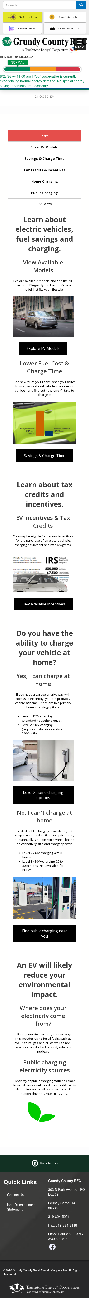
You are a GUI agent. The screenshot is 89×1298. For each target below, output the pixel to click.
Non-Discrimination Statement (21, 1207)
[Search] (81, 5)
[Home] (44, 44)
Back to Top (49, 1163)
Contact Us (15, 1194)
